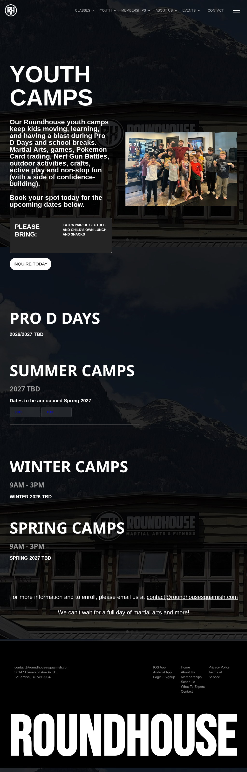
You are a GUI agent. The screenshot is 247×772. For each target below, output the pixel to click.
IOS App (159, 667)
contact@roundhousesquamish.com (192, 597)
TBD (49, 412)
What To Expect (193, 687)
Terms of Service (215, 674)
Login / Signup (164, 677)
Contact (187, 691)
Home (185, 667)
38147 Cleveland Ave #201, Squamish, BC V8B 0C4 (35, 674)
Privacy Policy (219, 667)
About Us (188, 672)
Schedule (188, 682)
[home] (11, 10)
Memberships (191, 677)
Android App (162, 672)
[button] (87, 10)
